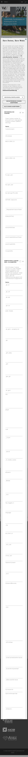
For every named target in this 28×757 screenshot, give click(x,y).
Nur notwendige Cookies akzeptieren (14, 102)
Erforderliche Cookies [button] (9, 112)
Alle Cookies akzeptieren (12, 106)
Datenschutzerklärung (10, 90)
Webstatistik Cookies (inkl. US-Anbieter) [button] (11, 261)
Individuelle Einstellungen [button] (12, 97)
